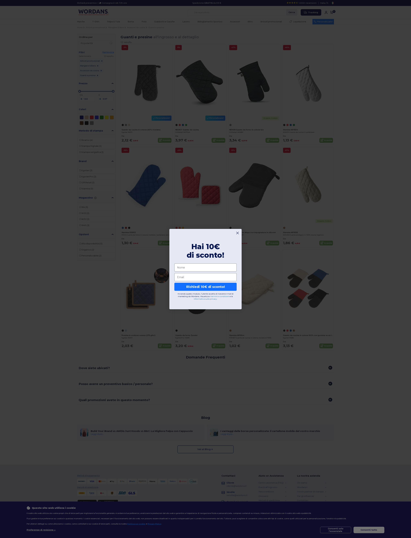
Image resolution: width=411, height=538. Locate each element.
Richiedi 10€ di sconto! (205, 287)
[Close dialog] (237, 233)
